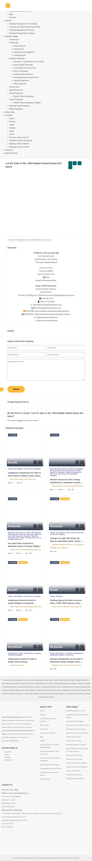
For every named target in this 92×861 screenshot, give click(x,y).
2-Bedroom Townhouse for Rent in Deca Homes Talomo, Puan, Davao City (24, 476)
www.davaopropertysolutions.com (13, 817)
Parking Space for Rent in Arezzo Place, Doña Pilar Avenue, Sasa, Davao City (66, 603)
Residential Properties (15, 655)
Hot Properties (19, 240)
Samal (11, 134)
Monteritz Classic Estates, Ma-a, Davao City (66, 665)
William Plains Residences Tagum (27, 103)
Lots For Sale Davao (73, 771)
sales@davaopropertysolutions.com (14, 820)
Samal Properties (16, 93)
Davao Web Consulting (71, 858)
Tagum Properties (16, 99)
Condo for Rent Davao (74, 775)
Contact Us (9, 150)
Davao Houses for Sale (74, 759)
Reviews (12, 17)
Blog (11, 14)
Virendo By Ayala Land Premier (26, 77)
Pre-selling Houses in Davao (66, 683)
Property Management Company (22, 33)
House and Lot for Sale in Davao (77, 725)
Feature (11, 240)
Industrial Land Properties (19, 106)
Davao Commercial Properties (76, 767)
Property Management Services (21, 30)
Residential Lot (37, 240)
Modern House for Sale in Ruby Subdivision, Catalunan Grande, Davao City (65, 482)
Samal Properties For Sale (75, 711)
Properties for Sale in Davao (76, 729)
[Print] (70, 167)
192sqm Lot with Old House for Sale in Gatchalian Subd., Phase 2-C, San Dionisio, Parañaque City (66, 541)
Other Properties (20, 84)
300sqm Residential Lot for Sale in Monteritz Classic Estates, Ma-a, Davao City (66, 662)
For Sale (54, 435)
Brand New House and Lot (58, 469)
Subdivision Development (24, 52)
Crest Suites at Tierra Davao (25, 68)
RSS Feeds (8, 760)
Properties (28, 240)
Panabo (12, 128)
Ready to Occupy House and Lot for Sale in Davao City (65, 473)
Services (8, 21)
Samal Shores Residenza (24, 96)
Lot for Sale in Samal (73, 741)
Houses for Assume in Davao (76, 763)
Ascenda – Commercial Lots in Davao (29, 62)
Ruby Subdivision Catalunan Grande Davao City (67, 486)
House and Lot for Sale (57, 470)
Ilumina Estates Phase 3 (23, 74)
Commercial (14, 39)
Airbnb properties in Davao (49, 765)
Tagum (11, 125)
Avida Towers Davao (16, 665)
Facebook (7, 752)
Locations (8, 115)
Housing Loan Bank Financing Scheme (24, 27)
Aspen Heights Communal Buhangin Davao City (25, 550)
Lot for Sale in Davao (73, 737)
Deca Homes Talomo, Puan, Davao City (23, 479)
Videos (42, 741)
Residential (13, 43)
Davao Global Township (23, 65)
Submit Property (11, 153)
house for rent (28, 469)
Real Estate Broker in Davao (76, 745)
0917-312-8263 (7, 823)
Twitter (6, 754)
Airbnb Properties (16, 109)
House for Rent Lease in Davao (77, 733)
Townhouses (19, 49)
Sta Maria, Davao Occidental (20, 140)
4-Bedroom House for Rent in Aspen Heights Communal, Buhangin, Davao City (22, 603)
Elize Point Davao (21, 71)
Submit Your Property (47, 733)
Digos (11, 131)
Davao (11, 118)
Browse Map (10, 112)
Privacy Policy (45, 779)
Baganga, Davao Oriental (19, 147)
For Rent (12, 435)
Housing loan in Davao (74, 755)
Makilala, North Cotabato (19, 144)
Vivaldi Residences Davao (75, 778)
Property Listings (11, 36)
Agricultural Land (16, 90)
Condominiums (20, 55)
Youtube (7, 757)
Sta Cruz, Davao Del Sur (19, 137)
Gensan (12, 122)
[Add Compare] (70, 163)
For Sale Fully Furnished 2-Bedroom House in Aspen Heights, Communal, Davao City (24, 546)
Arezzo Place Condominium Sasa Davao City (67, 606)
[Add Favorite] (75, 163)
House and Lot (19, 46)
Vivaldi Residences (21, 81)
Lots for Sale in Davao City (64, 680)
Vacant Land (14, 87)
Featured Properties (17, 58)
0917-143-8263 (7, 827)
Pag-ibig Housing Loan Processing (23, 24)
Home (42, 711)
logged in (21, 420)
